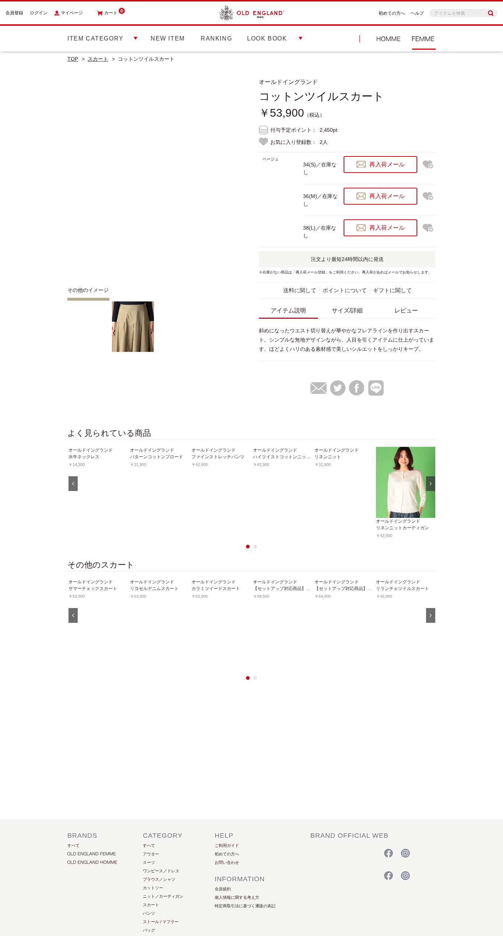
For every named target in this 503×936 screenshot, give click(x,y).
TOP (72, 59)
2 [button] (255, 546)
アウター (151, 854)
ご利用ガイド (227, 845)
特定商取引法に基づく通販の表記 (245, 906)
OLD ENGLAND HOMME (388, 39)
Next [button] (430, 483)
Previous (78, 176)
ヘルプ (417, 13)
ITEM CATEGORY (95, 38)
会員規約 (223, 889)
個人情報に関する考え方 (237, 897)
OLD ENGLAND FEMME (341, 854)
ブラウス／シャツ (159, 879)
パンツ (149, 913)
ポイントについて (345, 290)
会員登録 (14, 12)
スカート (98, 59)
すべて (73, 845)
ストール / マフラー (161, 921)
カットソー (153, 888)
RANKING (216, 38)
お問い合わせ (227, 862)
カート (113, 12)
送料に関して (299, 290)
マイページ (72, 12)
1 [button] (248, 546)
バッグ (149, 930)
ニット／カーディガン (163, 896)
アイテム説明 (288, 310)
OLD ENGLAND (424, 39)
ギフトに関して (392, 290)
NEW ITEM (168, 38)
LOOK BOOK (267, 38)
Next (233, 176)
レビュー (406, 310)
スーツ (149, 862)
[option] (98, 490)
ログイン (39, 12)
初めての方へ (392, 13)
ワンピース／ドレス (161, 871)
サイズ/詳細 (347, 310)
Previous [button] (73, 483)
